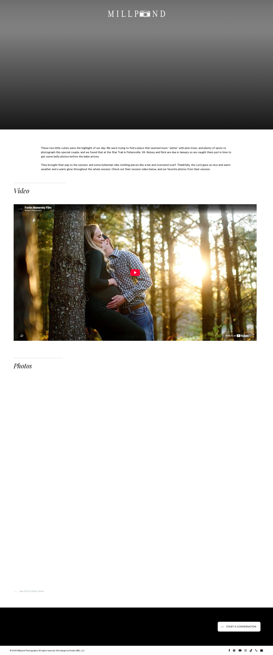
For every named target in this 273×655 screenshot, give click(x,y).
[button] (29, 591)
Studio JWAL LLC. (77, 650)
